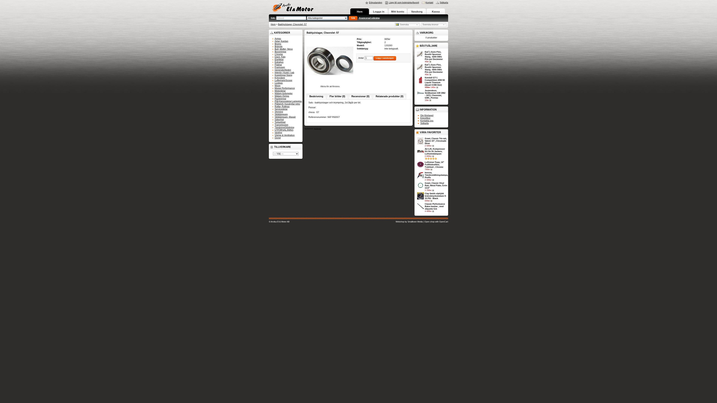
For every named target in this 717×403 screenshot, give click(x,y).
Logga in (378, 11)
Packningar (280, 98)
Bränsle (279, 46)
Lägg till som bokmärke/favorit (404, 2)
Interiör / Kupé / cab (284, 72)
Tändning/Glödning (284, 127)
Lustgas (279, 83)
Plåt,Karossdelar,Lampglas (288, 101)
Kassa (436, 11)
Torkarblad (280, 122)
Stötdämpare (281, 114)
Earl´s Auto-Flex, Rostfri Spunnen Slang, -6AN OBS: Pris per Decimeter (434, 55)
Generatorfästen (283, 70)
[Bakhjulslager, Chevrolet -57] (330, 84)
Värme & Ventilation (285, 135)
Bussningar (280, 51)
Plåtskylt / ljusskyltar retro (287, 104)
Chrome (279, 54)
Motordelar (280, 91)
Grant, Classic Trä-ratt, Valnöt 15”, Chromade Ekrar (436, 140)
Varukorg (417, 11)
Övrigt (278, 138)
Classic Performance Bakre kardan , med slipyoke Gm (435, 206)
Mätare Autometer (284, 93)
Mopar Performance (285, 88)
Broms (278, 44)
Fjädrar (278, 64)
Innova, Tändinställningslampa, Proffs (436, 175)
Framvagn (280, 67)
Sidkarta (444, 2)
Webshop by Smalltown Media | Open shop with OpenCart (422, 222)
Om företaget (426, 115)
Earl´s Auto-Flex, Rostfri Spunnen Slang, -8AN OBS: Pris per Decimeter (434, 68)
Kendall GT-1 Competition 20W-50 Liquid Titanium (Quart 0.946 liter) (435, 81)
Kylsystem (280, 77)
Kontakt (429, 2)
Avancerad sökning (369, 18)
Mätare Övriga (282, 96)
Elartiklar (279, 59)
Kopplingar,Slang (283, 75)
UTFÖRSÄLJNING (284, 130)
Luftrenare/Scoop (283, 80)
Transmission (281, 125)
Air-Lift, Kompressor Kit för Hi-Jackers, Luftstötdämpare (435, 151)
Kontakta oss (426, 120)
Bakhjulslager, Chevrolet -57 (292, 24)
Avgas (278, 38)
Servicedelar (281, 109)
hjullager (317, 129)
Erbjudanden (375, 2)
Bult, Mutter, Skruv (284, 49)
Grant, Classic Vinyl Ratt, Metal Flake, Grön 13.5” (436, 185)
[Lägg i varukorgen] (430, 62)
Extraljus (279, 62)
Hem (359, 11)
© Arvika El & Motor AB (279, 222)
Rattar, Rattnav (282, 106)
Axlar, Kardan (281, 41)
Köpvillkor (425, 118)
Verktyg (278, 132)
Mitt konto (397, 11)
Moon (277, 85)
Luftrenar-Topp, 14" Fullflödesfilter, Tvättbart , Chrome (434, 164)
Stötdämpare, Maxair (285, 117)
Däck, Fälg (280, 57)
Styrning (279, 111)
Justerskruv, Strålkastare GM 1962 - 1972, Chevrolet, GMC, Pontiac (435, 94)
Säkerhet (279, 119)
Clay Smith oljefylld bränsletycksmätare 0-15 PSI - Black (435, 195)
